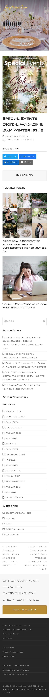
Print (9, 524)
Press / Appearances (13, 652)
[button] (45, 7)
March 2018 (13, 476)
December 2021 (15, 454)
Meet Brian (8, 648)
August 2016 (13, 487)
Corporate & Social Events (16, 625)
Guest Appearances (18, 513)
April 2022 (12, 449)
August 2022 (13, 433)
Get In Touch (24, 609)
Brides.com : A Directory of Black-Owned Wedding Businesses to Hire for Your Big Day (35, 558)
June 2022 (11, 438)
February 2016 (14, 498)
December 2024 (15, 417)
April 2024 (12, 422)
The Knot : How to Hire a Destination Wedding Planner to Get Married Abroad (23, 376)
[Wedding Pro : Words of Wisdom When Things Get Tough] (25, 278)
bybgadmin (12, 140)
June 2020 (12, 465)
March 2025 (13, 411)
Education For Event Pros (16, 666)
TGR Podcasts (15, 529)
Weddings (12, 535)
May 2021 (11, 460)
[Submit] (44, 321)
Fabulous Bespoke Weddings (17, 630)
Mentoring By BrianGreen (16, 670)
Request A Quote (11, 634)
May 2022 (11, 444)
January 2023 (14, 428)
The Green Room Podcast (15, 675)
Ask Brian (7, 638)
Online (29, 140)
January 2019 (13, 471)
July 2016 (11, 492)
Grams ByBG (9, 656)
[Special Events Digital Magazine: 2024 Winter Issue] (25, 84)
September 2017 (15, 482)
